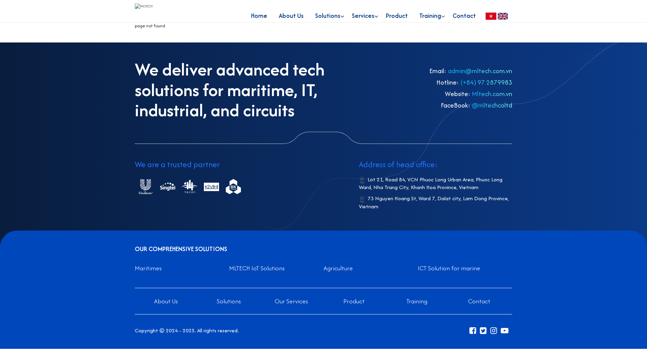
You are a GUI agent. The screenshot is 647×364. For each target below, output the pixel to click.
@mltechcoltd (492, 105)
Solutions (229, 301)
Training (430, 15)
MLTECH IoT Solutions (257, 268)
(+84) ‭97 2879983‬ (486, 82)
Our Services (291, 301)
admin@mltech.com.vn (480, 70)
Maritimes (148, 268)
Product (397, 15)
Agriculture (338, 268)
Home (259, 15)
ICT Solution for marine (449, 268)
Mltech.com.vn (492, 93)
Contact (464, 15)
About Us (291, 15)
